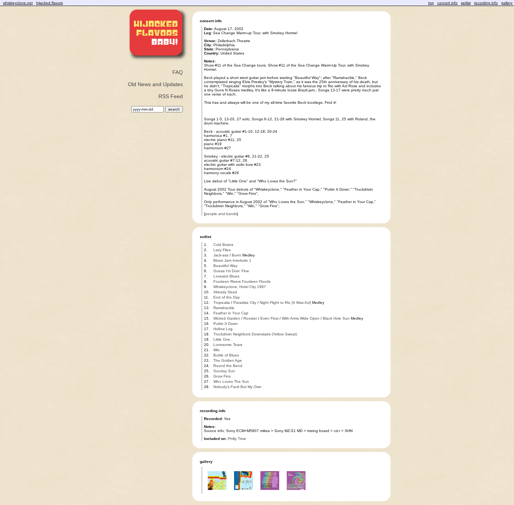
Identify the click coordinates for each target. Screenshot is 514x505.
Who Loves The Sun (231, 381)
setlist (466, 3)
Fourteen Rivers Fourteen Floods (242, 281)
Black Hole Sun (336, 318)
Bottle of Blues (226, 355)
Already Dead (225, 292)
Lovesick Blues (226, 276)
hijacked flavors (49, 3)
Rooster (250, 318)
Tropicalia (221, 302)
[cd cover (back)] (243, 492)
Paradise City (244, 302)
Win (216, 350)
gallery (506, 3)
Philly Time (237, 439)
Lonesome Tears (227, 345)
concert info (447, 3)
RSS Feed (170, 96)
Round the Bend (227, 366)
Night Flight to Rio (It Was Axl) (285, 302)
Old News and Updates (155, 84)
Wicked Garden (226, 318)
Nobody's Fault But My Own (237, 387)
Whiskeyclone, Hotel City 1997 (239, 287)
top (431, 3)
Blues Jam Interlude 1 (232, 260)
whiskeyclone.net (18, 3)
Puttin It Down (225, 324)
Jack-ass (220, 255)
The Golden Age (227, 360)
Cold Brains (223, 245)
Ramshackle (223, 308)
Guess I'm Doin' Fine (231, 271)
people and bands (221, 214)
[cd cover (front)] (217, 492)
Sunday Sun (224, 371)
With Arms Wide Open (300, 318)
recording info (486, 3)
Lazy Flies (222, 250)
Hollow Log (223, 329)
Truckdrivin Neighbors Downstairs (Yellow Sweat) (255, 334)
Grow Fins (222, 376)
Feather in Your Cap (230, 313)
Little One (221, 339)
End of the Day (226, 297)
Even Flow (269, 318)
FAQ (177, 72)
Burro (236, 255)
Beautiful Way (225, 266)
